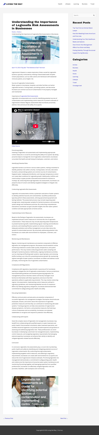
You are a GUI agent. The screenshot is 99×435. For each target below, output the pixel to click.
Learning (75, 77)
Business (75, 68)
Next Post (64, 418)
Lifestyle (75, 79)
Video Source (16, 146)
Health (75, 71)
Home (74, 74)
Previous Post (8, 418)
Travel (75, 82)
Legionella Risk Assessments (29, 96)
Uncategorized (77, 85)
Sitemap (60, 430)
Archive (75, 65)
